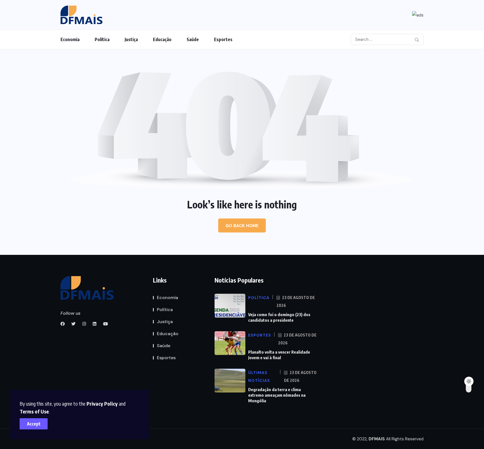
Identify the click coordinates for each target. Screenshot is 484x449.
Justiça (131, 39)
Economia (70, 39)
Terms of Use (34, 411)
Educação (162, 39)
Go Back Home (242, 226)
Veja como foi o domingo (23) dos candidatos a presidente (279, 317)
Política (102, 39)
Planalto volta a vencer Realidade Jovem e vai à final (279, 354)
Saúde (193, 39)
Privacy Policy (102, 403)
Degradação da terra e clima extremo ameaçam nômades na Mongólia (277, 395)
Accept (34, 424)
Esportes (223, 39)
